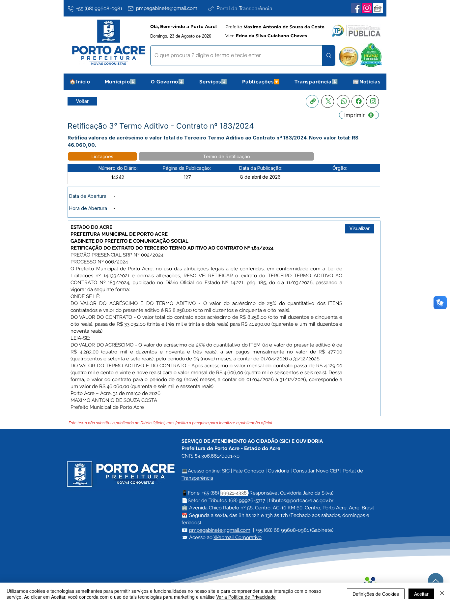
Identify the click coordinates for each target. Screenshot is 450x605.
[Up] (435, 581)
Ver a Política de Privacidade (246, 596)
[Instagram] (367, 8)
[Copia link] (312, 101)
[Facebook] (356, 8)
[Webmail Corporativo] (378, 8)
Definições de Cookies (375, 593)
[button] (121, 82)
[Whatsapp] (343, 101)
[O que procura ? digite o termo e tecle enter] (328, 55)
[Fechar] (442, 594)
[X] (327, 101)
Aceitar (421, 593)
